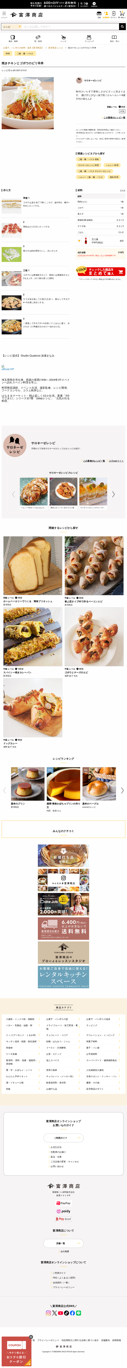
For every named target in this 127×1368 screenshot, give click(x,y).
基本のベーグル (90, 803)
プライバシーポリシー (64, 1287)
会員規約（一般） (61, 1282)
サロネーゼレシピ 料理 (88, 165)
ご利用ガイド (59, 1272)
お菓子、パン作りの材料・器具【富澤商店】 (23, 47)
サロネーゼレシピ (93, 80)
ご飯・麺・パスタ (25, 53)
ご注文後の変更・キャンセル (65, 1161)
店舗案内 (105, 1340)
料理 (8, 53)
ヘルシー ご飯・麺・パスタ (90, 177)
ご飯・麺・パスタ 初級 (88, 159)
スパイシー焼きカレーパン (17, 672)
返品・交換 (56, 1156)
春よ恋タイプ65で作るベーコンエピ (84, 601)
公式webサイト (116, 460)
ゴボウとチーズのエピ (76, 672)
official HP (8, 369)
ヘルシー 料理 (112, 165)
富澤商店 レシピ (55, 47)
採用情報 (116, 1340)
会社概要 (65, 1251)
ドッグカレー (10, 743)
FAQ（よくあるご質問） (65, 1277)
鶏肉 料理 (114, 177)
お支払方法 (56, 1147)
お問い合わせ (57, 1166)
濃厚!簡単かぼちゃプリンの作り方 (63, 805)
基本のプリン (18, 803)
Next (113, 494)
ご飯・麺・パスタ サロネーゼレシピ (94, 171)
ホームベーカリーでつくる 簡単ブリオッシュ (27, 601)
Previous (13, 494)
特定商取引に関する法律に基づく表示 (80, 1340)
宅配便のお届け (58, 1151)
